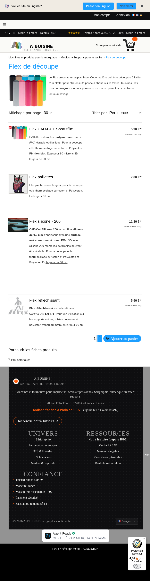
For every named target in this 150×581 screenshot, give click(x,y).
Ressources (108, 433)
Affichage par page (24, 113)
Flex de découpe (33, 66)
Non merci (126, 6)
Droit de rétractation (108, 463)
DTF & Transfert (43, 451)
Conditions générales (108, 457)
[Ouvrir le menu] (4, 24)
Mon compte (102, 15)
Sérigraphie (43, 439)
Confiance (43, 474)
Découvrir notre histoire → (38, 421)
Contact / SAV (108, 445)
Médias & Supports (43, 463)
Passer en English (98, 6)
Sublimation (43, 457)
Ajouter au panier (124, 338)
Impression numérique (43, 445)
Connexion (122, 15)
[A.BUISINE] (16, 45)
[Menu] (143, 539)
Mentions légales (108, 451)
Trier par (99, 113)
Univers (43, 433)
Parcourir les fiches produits (32, 350)
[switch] (137, 566)
